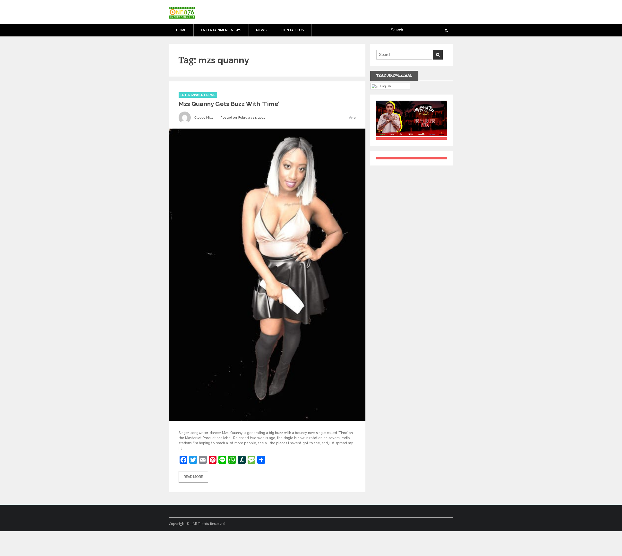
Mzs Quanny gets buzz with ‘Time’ (229, 103)
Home (181, 30)
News (261, 30)
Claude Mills (203, 117)
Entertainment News (221, 30)
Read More (193, 477)
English (385, 86)
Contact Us (292, 30)
